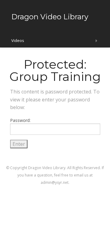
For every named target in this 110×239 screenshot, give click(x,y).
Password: (20, 120)
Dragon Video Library (49, 16)
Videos (17, 40)
